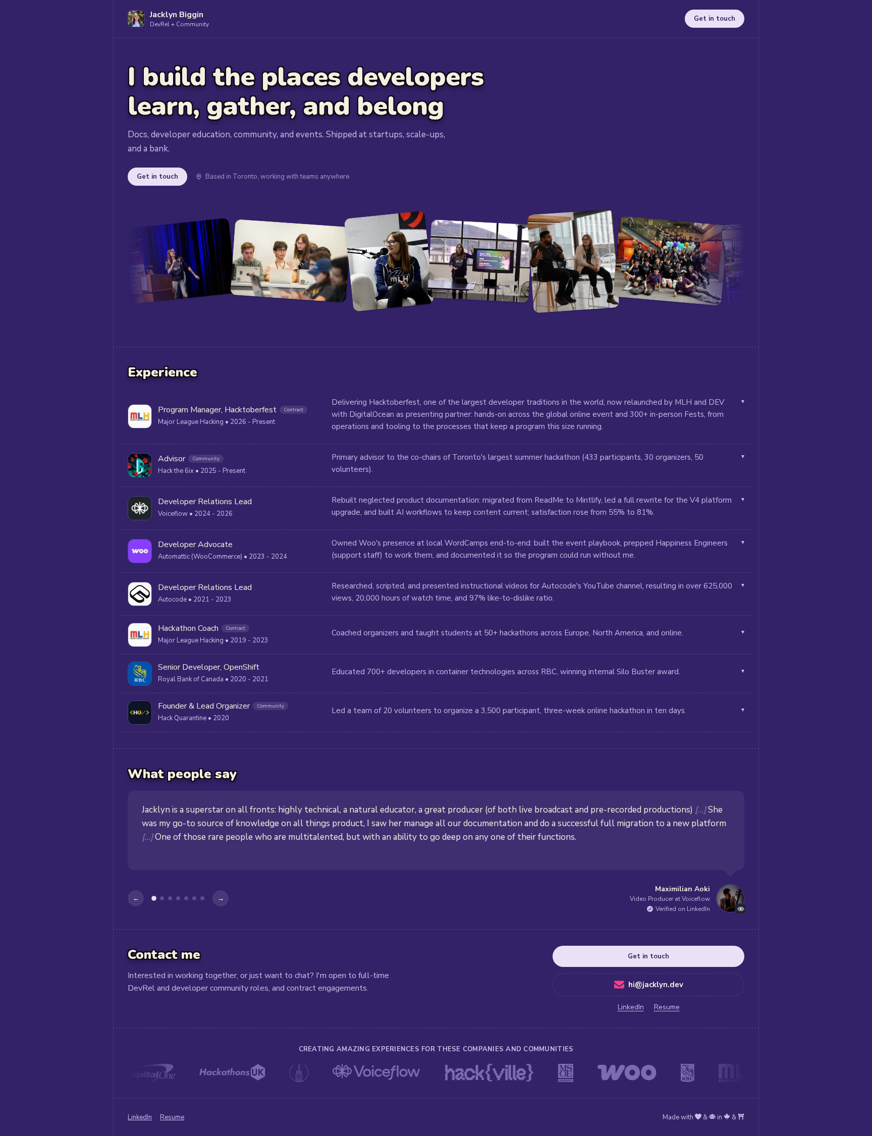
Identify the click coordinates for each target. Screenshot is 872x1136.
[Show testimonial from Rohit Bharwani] (202, 898)
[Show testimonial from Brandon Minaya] (194, 898)
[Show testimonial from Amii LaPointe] (178, 898)
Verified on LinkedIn (683, 909)
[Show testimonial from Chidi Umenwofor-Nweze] (170, 898)
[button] (436, 416)
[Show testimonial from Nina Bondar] (186, 898)
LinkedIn (631, 1007)
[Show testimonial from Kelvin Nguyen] (162, 898)
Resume (667, 1007)
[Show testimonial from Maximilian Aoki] (154, 898)
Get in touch (714, 18)
